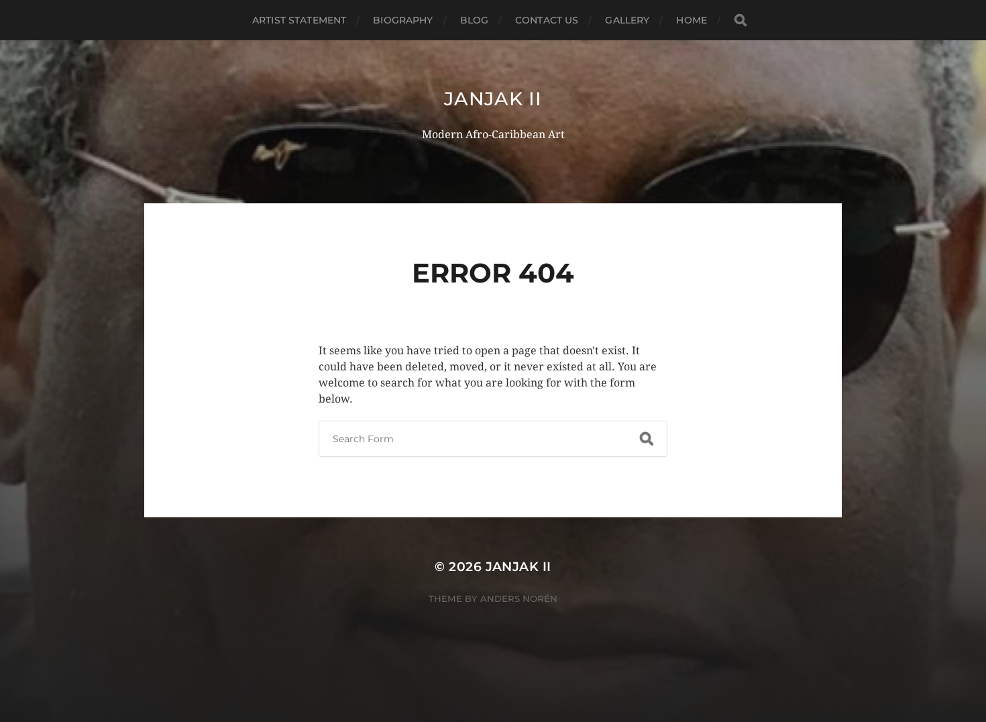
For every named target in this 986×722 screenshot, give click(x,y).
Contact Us (546, 20)
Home (691, 20)
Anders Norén (518, 598)
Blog (474, 20)
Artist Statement (299, 20)
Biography (403, 20)
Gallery (627, 20)
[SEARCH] (740, 20)
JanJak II (492, 98)
